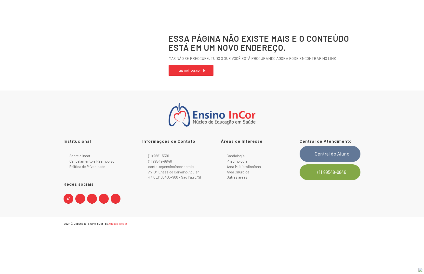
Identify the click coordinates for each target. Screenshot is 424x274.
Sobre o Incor (79, 156)
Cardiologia (236, 156)
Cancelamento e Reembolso (91, 161)
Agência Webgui (118, 223)
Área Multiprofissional (244, 166)
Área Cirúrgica (238, 172)
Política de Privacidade (87, 166)
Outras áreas (237, 177)
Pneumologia (237, 161)
